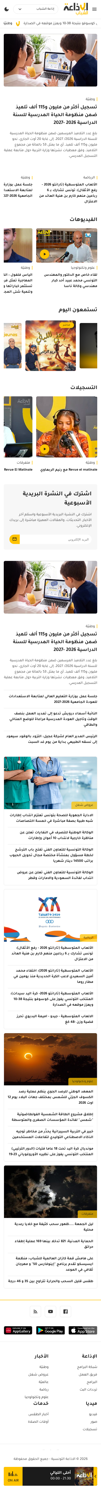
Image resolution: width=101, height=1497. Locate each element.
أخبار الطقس (38, 1415)
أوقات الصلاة (38, 1422)
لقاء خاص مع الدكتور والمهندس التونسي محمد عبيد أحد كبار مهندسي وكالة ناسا (70, 280)
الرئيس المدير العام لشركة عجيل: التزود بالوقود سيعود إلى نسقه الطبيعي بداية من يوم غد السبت (51, 739)
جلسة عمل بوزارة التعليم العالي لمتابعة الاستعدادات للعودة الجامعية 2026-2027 (53, 699)
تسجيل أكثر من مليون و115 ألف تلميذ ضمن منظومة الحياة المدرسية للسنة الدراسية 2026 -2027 (55, 115)
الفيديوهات (83, 220)
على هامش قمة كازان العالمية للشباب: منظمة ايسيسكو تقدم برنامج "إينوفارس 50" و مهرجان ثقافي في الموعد (54, 1264)
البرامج (92, 1382)
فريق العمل (88, 1375)
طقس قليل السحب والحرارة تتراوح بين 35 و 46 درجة (50, 1282)
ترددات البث (88, 1390)
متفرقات (87, 1214)
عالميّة (44, 1382)
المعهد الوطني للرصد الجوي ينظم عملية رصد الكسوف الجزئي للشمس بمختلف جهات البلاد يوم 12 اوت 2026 (50, 1097)
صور (94, 1422)
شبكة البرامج (87, 1367)
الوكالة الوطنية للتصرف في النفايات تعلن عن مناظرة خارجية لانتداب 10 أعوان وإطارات (56, 835)
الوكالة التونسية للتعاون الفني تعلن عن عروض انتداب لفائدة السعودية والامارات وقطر (55, 875)
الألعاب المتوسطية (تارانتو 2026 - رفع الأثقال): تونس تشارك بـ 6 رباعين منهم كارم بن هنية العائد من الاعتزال (68, 193)
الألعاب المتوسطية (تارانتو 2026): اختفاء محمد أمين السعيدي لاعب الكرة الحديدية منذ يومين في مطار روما (53, 976)
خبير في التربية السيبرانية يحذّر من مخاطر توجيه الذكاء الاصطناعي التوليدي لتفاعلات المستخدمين (52, 1134)
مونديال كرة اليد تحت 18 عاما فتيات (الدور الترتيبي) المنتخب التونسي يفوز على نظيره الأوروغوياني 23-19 (51, 1152)
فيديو (93, 1415)
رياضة (44, 1390)
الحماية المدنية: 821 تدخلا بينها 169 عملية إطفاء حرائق (54, 1244)
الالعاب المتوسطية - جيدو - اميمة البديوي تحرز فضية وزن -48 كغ (55, 1019)
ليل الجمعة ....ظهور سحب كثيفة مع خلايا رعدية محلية (54, 1227)
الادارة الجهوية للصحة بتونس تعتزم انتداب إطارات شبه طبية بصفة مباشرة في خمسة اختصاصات (51, 818)
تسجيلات (90, 1430)
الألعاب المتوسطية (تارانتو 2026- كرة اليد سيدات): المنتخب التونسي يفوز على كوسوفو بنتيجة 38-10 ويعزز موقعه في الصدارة (51, 999)
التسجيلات (83, 388)
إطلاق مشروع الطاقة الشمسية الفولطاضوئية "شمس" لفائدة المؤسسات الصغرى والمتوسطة (52, 1117)
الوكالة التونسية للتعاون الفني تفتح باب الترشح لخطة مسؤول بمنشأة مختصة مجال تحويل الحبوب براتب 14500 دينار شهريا (51, 855)
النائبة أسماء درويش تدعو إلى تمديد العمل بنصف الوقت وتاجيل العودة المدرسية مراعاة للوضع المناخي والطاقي (53, 719)
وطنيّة (90, 100)
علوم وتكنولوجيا (83, 268)
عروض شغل (84, 805)
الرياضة (89, 178)
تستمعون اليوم (78, 310)
